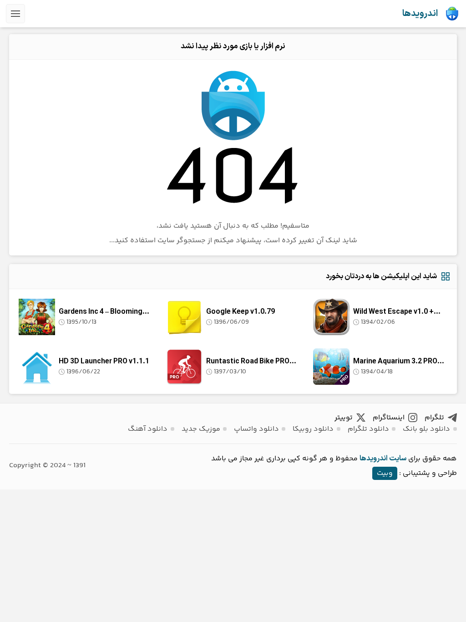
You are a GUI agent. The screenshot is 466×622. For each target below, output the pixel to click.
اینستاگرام (389, 417)
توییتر (343, 417)
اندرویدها (420, 13)
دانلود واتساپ (256, 429)
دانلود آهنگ (147, 429)
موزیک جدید (201, 429)
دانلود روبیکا (313, 429)
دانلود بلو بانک (426, 429)
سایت (397, 458)
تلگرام (434, 417)
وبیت (385, 473)
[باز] (15, 13)
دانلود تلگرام (368, 429)
